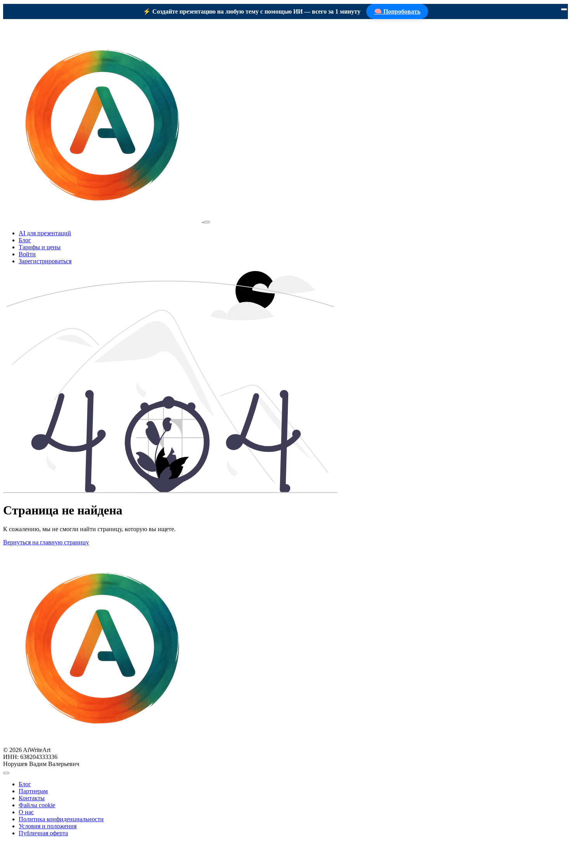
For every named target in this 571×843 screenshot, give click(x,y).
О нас (26, 812)
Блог (25, 240)
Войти (27, 254)
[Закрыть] (564, 9)
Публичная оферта (43, 833)
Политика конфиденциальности (61, 819)
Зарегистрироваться (45, 261)
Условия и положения (48, 826)
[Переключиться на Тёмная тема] (6, 773)
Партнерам (33, 791)
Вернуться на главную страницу (46, 542)
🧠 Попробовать (397, 11)
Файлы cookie (37, 805)
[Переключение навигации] (207, 222)
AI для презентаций (45, 233)
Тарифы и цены (40, 247)
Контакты (32, 798)
